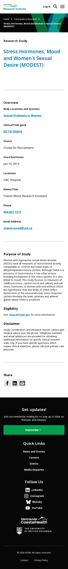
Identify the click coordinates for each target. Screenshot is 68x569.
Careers (34, 457)
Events (34, 463)
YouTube (37, 508)
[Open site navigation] (62, 6)
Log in (47, 6)
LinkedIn (37, 490)
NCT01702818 (12, 132)
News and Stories (34, 451)
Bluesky (37, 502)
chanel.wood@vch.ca (17, 228)
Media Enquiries (34, 469)
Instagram (37, 496)
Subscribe (32, 430)
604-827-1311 (12, 212)
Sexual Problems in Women (22, 116)
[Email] (22, 383)
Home (6, 19)
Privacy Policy (41, 560)
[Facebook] (7, 383)
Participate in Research (25, 19)
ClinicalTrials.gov (19, 314)
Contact (24, 560)
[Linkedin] (14, 383)
